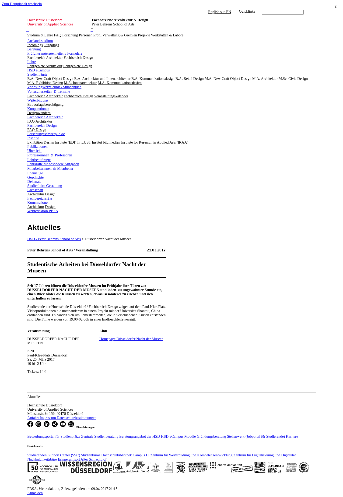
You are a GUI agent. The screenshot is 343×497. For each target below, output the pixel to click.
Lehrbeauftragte (39, 160)
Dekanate (34, 181)
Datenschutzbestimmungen (76, 418)
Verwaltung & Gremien (119, 35)
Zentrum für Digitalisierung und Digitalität (264, 455)
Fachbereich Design (42, 125)
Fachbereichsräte (39, 198)
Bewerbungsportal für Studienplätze (53, 436)
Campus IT (141, 455)
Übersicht (34, 151)
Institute (33, 138)
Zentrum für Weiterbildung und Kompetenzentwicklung (191, 455)
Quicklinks (247, 11)
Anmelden (35, 493)
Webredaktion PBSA (42, 211)
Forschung (70, 35)
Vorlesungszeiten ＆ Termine (48, 91)
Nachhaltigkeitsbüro (42, 459)
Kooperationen (38, 109)
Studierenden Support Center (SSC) (53, 455)
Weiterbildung (37, 100)
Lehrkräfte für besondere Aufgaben (53, 164)
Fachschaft (35, 190)
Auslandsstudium (40, 41)
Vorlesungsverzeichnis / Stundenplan (54, 87)
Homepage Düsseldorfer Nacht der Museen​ (131, 339)
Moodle (190, 436)
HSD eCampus (38, 70)
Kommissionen (38, 202)
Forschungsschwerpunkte (46, 134)
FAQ (57, 35)
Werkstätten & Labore (167, 35)
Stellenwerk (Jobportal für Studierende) (256, 436)
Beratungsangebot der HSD (139, 436)
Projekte (144, 35)
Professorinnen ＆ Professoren (49, 155)
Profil (97, 35)
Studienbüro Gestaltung (44, 186)
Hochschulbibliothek (116, 455)
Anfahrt (33, 418)
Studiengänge (37, 74)
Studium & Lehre (40, 35)
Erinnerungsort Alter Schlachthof (82, 459)
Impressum (48, 418)
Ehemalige (35, 173)
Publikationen (37, 146)
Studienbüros (90, 455)
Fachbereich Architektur (45, 117)
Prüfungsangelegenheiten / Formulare (54, 53)
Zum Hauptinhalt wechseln (22, 4)
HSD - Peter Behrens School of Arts (54, 239)
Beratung (34, 49)
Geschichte (35, 177)
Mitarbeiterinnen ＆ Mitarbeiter (50, 168)
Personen (85, 35)
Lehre (31, 62)
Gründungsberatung (211, 436)
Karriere (292, 436)
